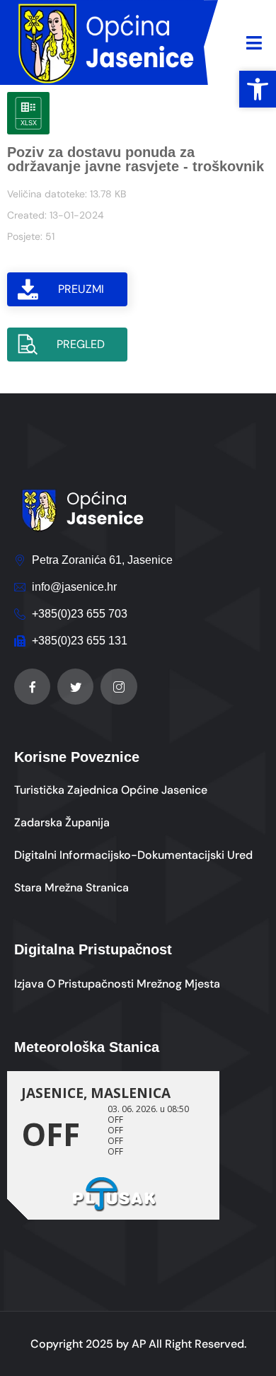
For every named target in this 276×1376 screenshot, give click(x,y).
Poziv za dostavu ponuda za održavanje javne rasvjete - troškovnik (135, 159)
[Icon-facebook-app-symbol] (32, 687)
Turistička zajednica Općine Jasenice (110, 789)
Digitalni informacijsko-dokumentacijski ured (133, 855)
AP (139, 1343)
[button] (257, 89)
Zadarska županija (62, 822)
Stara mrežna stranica (71, 887)
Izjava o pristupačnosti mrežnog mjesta (117, 983)
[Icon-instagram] (118, 687)
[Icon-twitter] (75, 687)
